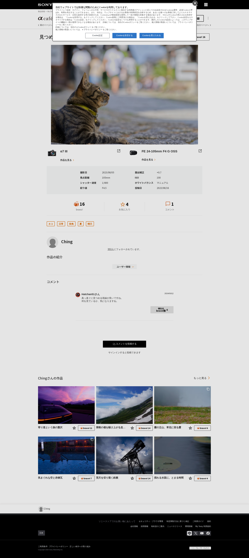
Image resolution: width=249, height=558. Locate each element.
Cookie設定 (97, 35)
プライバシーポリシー (93, 30)
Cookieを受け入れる (151, 35)
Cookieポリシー (84, 27)
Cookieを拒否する (124, 35)
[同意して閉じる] (194, 3)
